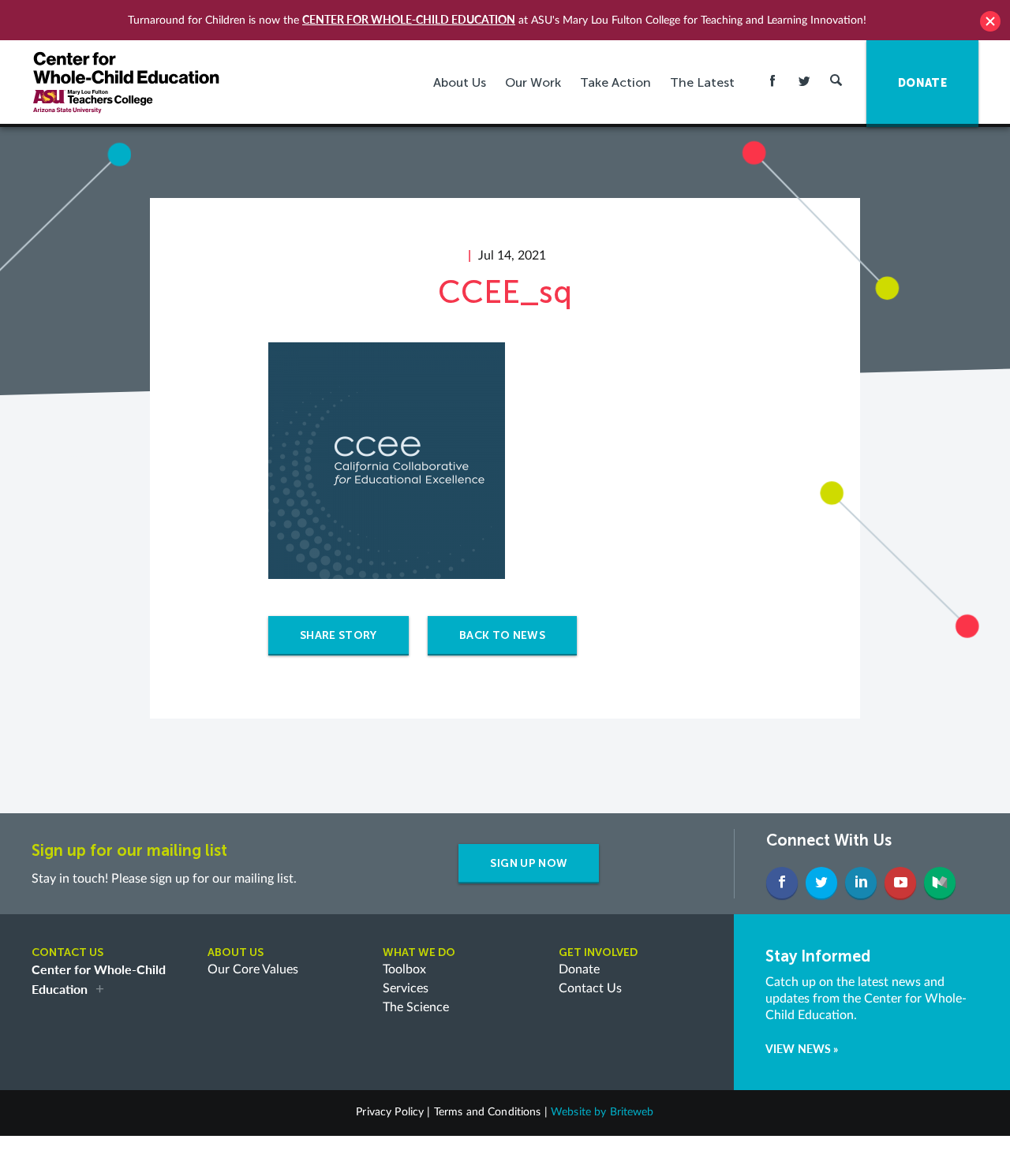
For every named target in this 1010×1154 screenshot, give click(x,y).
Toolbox (404, 969)
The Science (416, 1007)
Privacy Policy (390, 1112)
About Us (459, 82)
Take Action (615, 82)
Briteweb (632, 1112)
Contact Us (590, 988)
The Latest (702, 82)
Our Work (533, 82)
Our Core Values (253, 969)
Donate (579, 969)
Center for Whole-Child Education (408, 19)
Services (405, 988)
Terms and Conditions (487, 1112)
